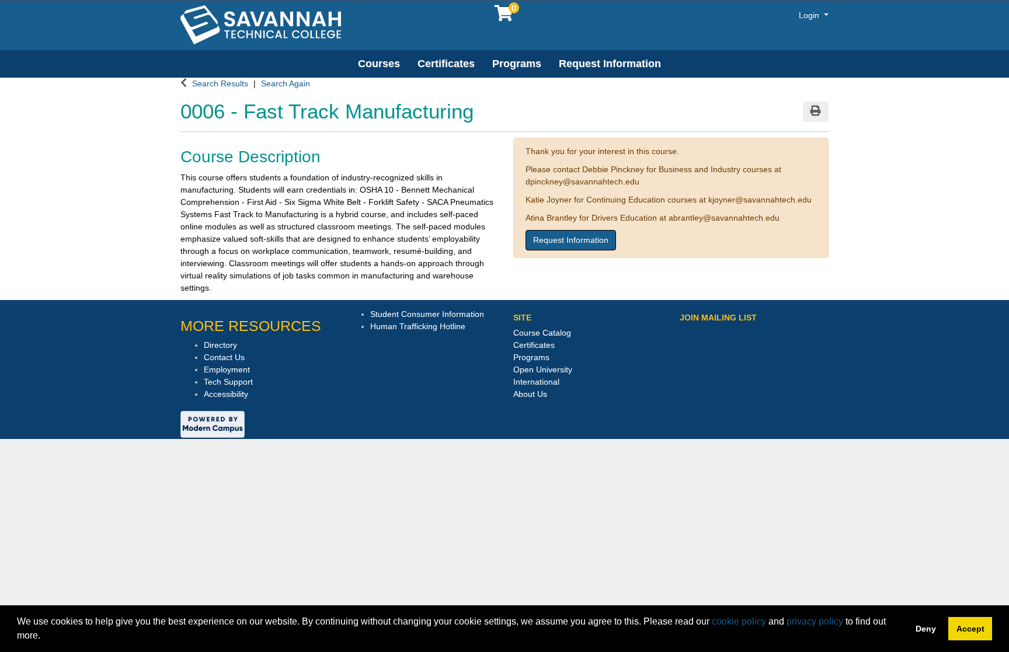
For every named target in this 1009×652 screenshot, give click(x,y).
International (536, 381)
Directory (220, 345)
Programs (516, 63)
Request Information (610, 63)
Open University (542, 369)
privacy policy (815, 621)
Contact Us (224, 357)
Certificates (446, 63)
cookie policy (739, 621)
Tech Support (228, 381)
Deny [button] (926, 628)
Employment (227, 369)
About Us (530, 394)
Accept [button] (970, 628)
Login (810, 15)
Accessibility (226, 394)
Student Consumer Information (427, 314)
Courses (379, 63)
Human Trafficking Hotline (417, 326)
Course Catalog (542, 332)
